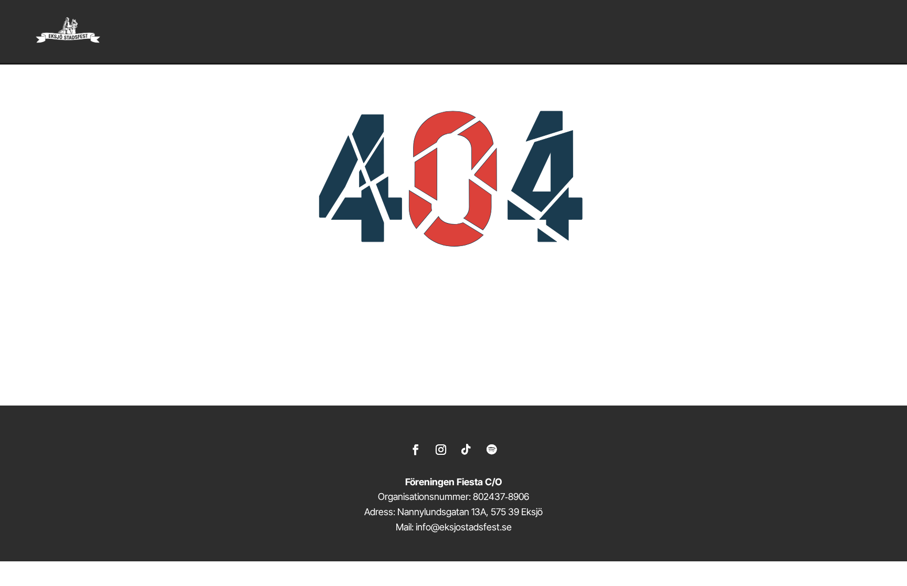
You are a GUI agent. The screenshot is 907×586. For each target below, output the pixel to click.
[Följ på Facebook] (415, 449)
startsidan (507, 364)
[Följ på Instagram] (440, 449)
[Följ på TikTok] (466, 449)
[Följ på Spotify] (491, 449)
